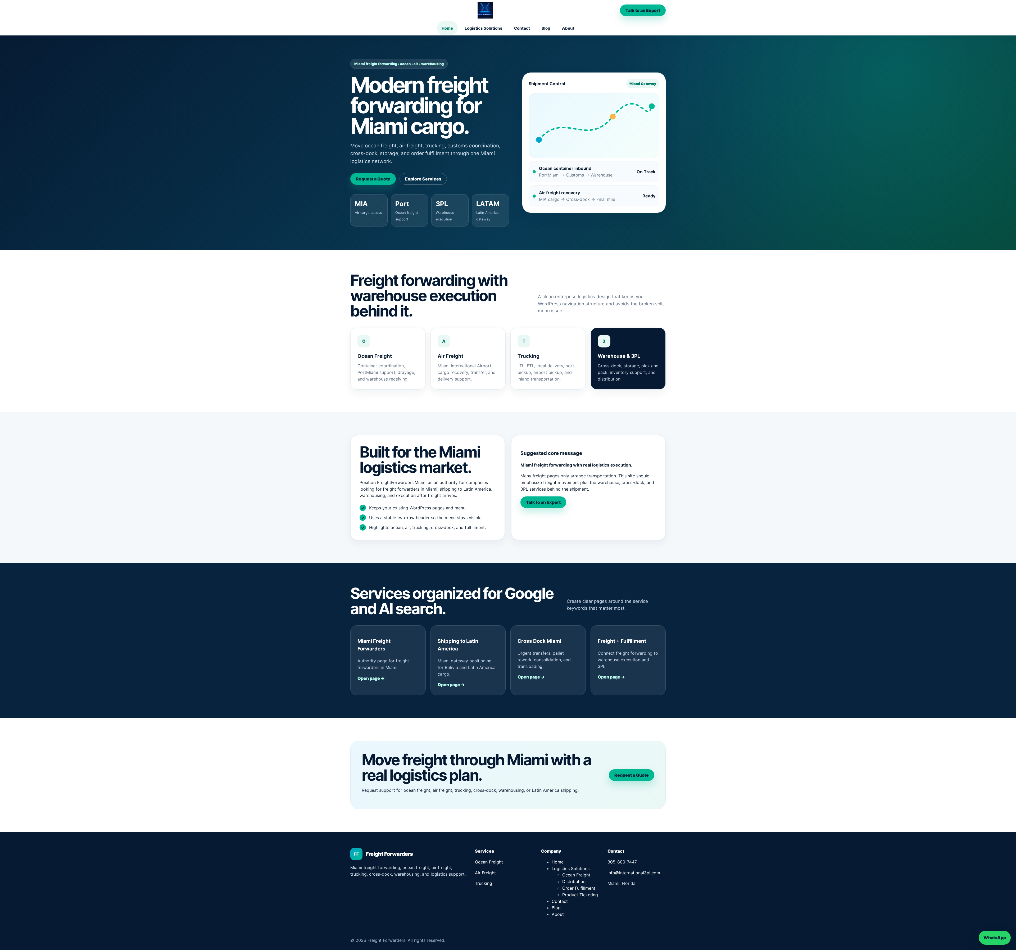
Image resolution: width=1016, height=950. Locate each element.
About (568, 28)
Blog (546, 28)
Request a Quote (373, 179)
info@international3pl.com (633, 872)
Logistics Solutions (483, 28)
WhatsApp (994, 937)
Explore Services (423, 179)
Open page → (371, 678)
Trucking (483, 883)
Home (447, 28)
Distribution (574, 881)
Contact (522, 28)
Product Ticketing (580, 894)
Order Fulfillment (578, 888)
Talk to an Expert (642, 10)
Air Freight (485, 872)
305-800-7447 (622, 862)
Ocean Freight (489, 862)
